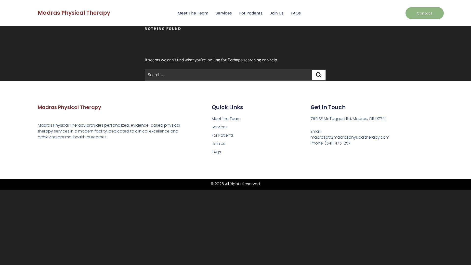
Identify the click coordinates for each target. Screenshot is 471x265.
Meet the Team (193, 13)
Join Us (276, 13)
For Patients (250, 13)
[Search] (319, 75)
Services (224, 13)
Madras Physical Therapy (74, 13)
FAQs (296, 13)
